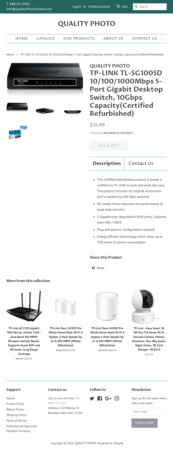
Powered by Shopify (110, 443)
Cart (125, 7)
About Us (113, 38)
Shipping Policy (16, 415)
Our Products (79, 38)
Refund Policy (15, 409)
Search (10, 398)
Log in (77, 7)
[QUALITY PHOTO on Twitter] (92, 399)
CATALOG (45, 38)
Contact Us (145, 38)
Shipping (95, 133)
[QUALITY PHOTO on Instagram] (116, 399)
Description (107, 163)
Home (21, 38)
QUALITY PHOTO (86, 24)
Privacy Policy (15, 404)
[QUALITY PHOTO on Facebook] (99, 399)
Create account (99, 7)
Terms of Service (16, 420)
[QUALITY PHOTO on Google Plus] (108, 399)
